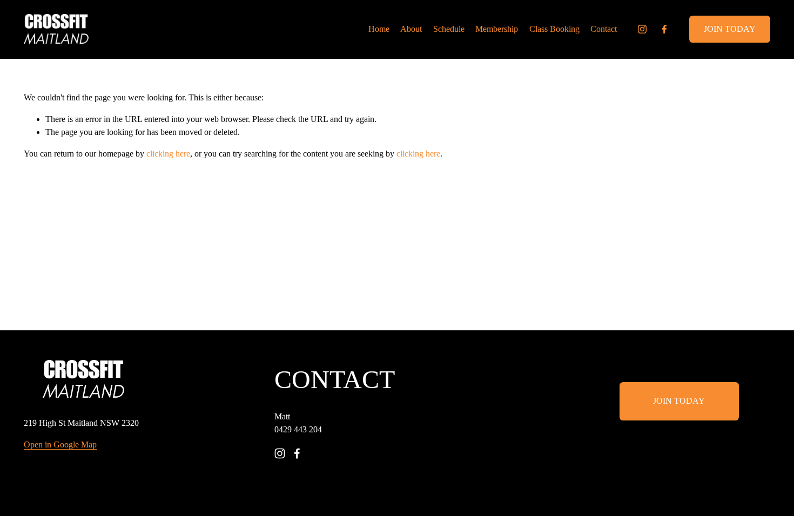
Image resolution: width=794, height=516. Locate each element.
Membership (496, 28)
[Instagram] (642, 29)
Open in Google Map (60, 444)
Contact (603, 28)
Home (378, 28)
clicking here (168, 153)
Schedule (449, 28)
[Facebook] (664, 29)
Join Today (730, 28)
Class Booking (554, 28)
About (411, 28)
